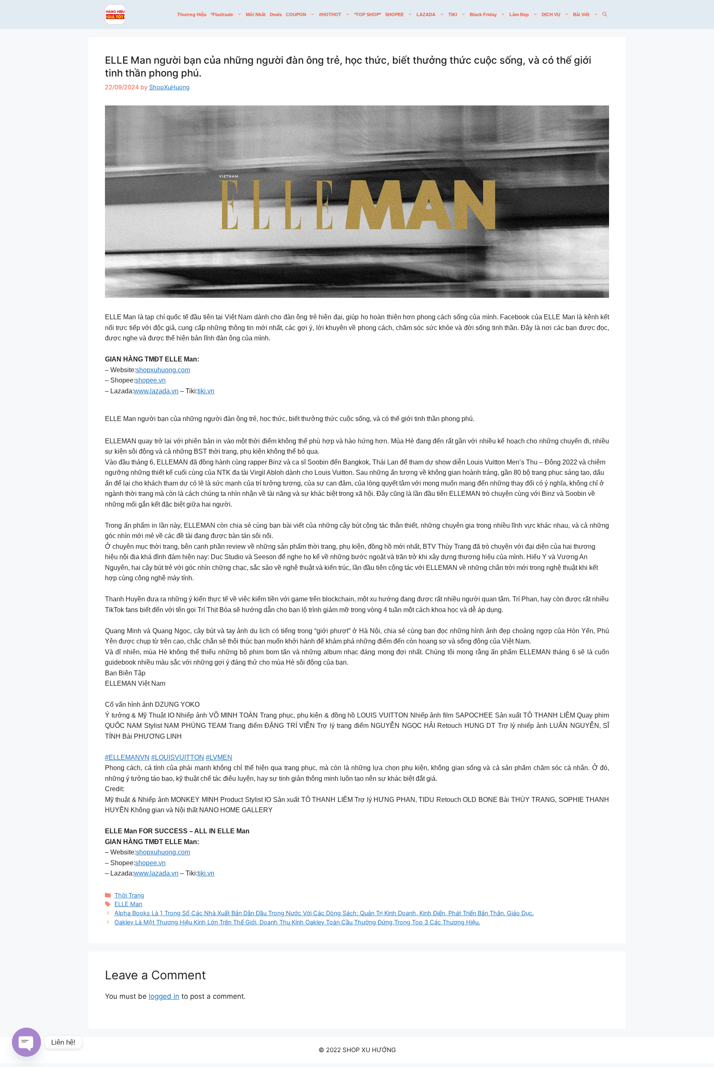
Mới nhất (256, 14)
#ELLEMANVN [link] (127, 757)
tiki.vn (206, 391)
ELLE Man (128, 903)
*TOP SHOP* (367, 14)
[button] (604, 14)
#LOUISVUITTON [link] (177, 757)
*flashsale (222, 14)
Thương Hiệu (192, 14)
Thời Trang (129, 895)
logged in (164, 996)
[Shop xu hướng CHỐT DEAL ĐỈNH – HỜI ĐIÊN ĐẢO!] (115, 14)
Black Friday (483, 14)
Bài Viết (581, 14)
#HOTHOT (330, 14)
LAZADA (426, 14)
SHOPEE (394, 14)
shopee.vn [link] (150, 380)
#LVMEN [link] (219, 757)
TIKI (452, 14)
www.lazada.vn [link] (156, 391)
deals (276, 14)
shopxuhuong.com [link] (163, 369)
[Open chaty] (26, 1042)
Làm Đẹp (519, 14)
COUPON (296, 14)
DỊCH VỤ (551, 14)
